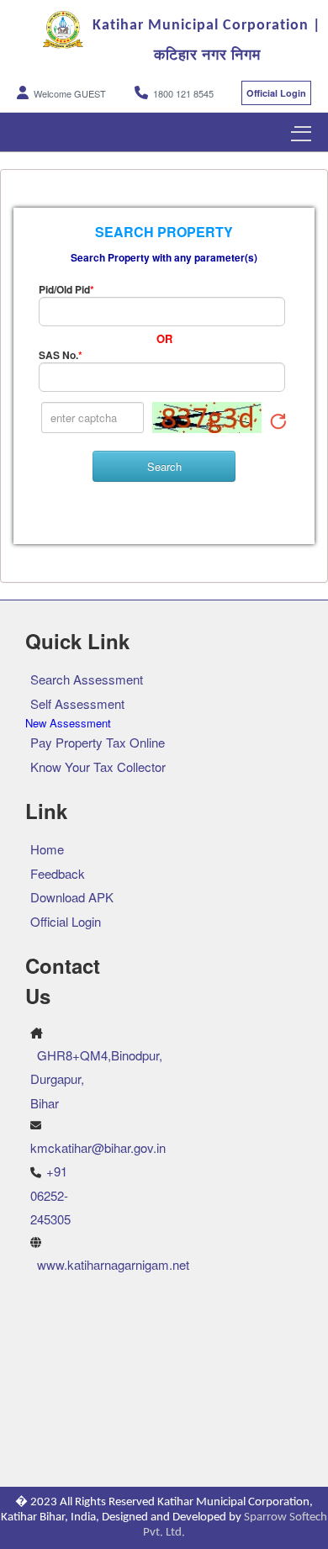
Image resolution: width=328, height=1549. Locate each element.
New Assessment (68, 723)
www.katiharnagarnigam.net (113, 1264)
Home (47, 849)
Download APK (72, 897)
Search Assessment (86, 679)
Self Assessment (77, 703)
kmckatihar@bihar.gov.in (98, 1147)
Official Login (276, 93)
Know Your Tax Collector (98, 766)
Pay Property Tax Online (97, 742)
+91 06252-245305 (50, 1195)
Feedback (57, 873)
